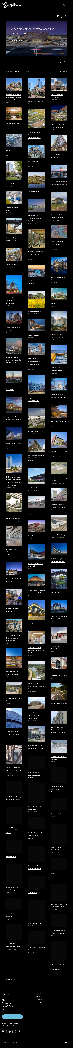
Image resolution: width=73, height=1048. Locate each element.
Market (17, 71)
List (66, 71)
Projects (5, 994)
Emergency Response (43, 1002)
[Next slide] (65, 61)
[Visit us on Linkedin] (9, 1031)
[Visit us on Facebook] (6, 1031)
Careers (39, 999)
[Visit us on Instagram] (16, 1031)
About (4, 1000)
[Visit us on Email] (19, 1031)
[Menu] (69, 5)
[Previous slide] (61, 61)
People (4, 997)
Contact (5, 1009)
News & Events (8, 1006)
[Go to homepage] (11, 5)
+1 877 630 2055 (10, 1026)
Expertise (39, 994)
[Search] (64, 5)
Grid (59, 71)
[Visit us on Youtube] (3, 1031)
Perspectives (7, 1003)
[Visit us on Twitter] (13, 1031)
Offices (38, 996)
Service (26, 71)
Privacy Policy (66, 1042)
